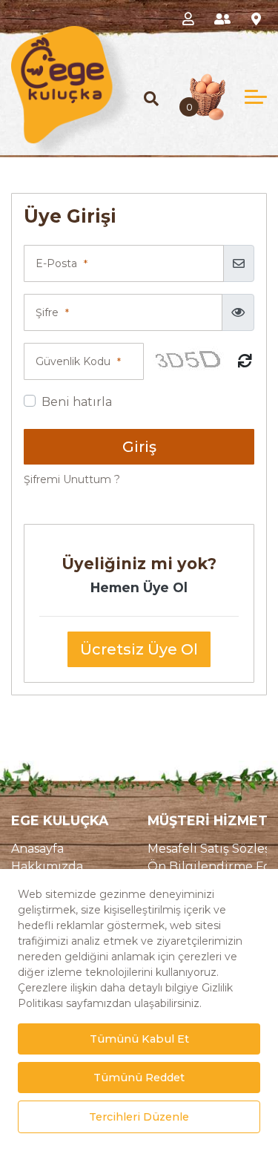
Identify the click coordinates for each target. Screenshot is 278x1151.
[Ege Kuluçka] (73, 93)
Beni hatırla (77, 402)
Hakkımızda (47, 866)
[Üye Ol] (225, 18)
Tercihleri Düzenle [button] (139, 1117)
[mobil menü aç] (256, 96)
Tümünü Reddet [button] (139, 1077)
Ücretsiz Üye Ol (139, 649)
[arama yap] (151, 98)
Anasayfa (37, 849)
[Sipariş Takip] (259, 18)
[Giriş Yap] (190, 18)
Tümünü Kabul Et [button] (139, 1039)
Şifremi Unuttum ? (72, 479)
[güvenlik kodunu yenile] (245, 361)
